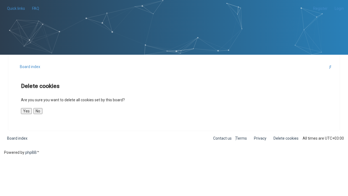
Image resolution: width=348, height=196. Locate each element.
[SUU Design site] (174, 20)
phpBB (31, 152)
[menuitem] (34, 8)
